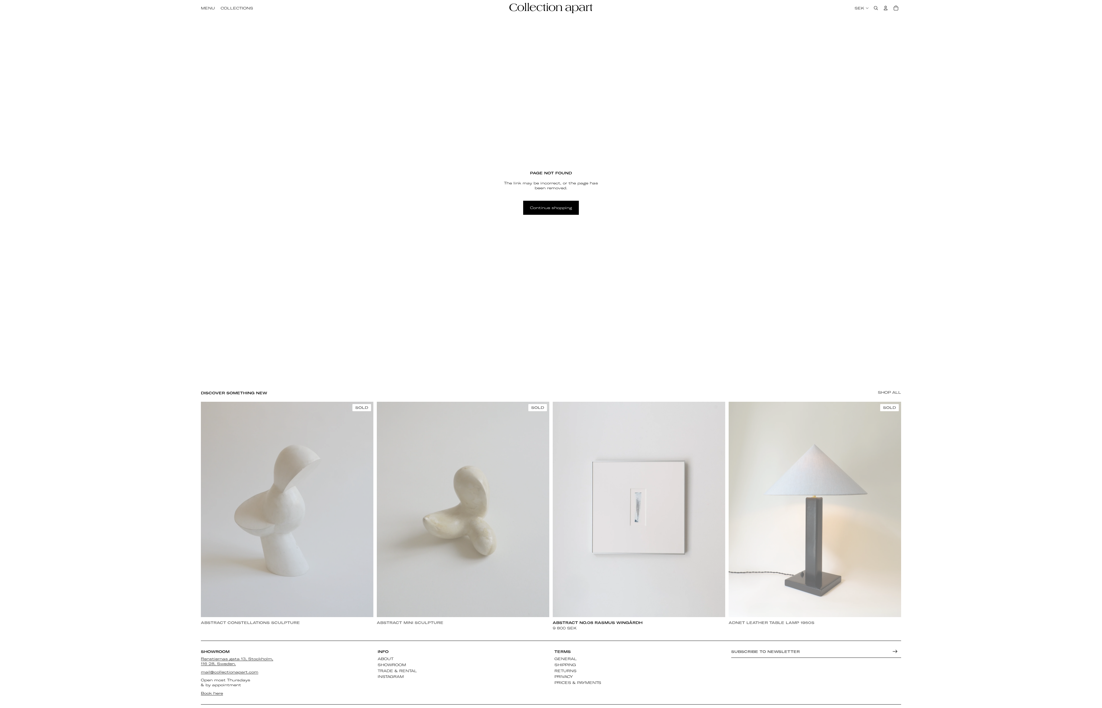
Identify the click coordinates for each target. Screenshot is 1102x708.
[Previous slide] (209, 509)
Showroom (392, 665)
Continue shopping (551, 208)
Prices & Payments (577, 682)
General (565, 659)
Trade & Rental (397, 671)
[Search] (876, 8)
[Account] (885, 8)
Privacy (563, 677)
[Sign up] (895, 651)
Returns (565, 671)
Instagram (391, 677)
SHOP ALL (889, 392)
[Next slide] (364, 509)
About (385, 659)
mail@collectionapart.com (229, 672)
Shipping (565, 665)
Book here (212, 693)
